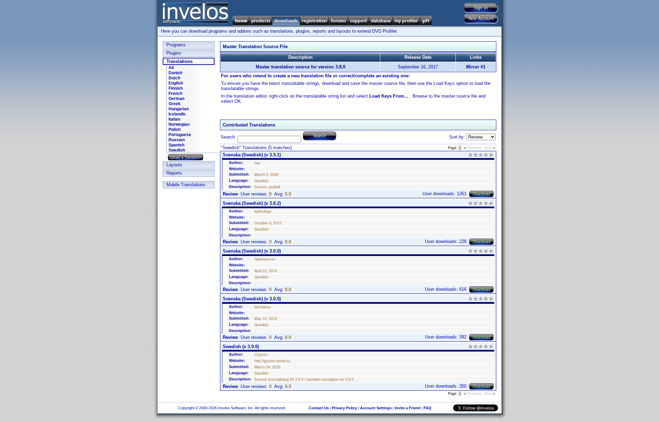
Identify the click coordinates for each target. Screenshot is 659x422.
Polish (175, 129)
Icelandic (177, 114)
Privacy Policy (344, 408)
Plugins (173, 53)
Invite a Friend (407, 408)
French (175, 93)
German (176, 98)
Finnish (176, 88)
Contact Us (319, 408)
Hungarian (179, 109)
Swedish (177, 150)
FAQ (427, 408)
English (176, 83)
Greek (175, 103)
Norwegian (179, 124)
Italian (174, 119)
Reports (174, 173)
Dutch (174, 78)
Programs (176, 44)
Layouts (174, 164)
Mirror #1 (475, 66)
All (171, 67)
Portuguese (180, 134)
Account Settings (376, 408)
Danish (175, 72)
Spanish (176, 145)
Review (230, 194)
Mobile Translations (185, 184)
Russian (177, 139)
